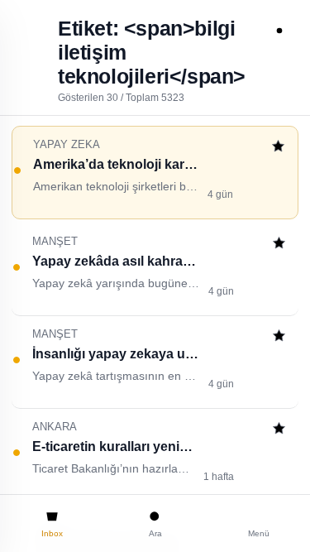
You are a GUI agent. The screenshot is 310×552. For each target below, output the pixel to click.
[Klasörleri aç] (30, 30)
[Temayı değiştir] (279, 30)
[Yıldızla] (278, 147)
